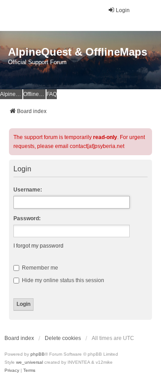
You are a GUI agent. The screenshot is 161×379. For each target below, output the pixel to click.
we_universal (29, 362)
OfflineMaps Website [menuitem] (34, 94)
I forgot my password (38, 246)
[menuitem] (11, 370)
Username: (27, 190)
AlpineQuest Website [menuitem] (11, 94)
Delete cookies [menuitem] (63, 338)
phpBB (37, 354)
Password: (27, 218)
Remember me (39, 268)
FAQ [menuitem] (52, 94)
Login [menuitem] (123, 10)
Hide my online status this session (62, 280)
